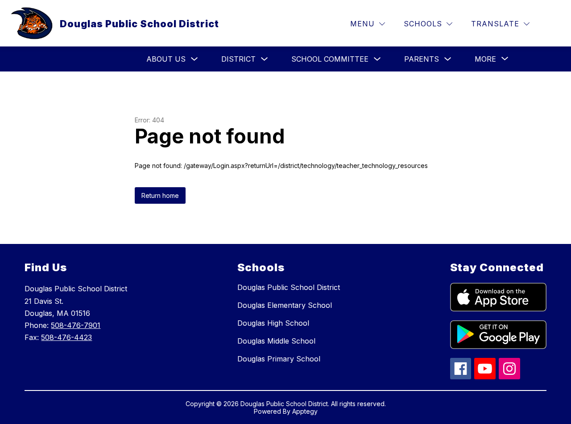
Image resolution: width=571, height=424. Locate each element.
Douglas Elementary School (284, 305)
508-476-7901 (75, 325)
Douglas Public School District (288, 287)
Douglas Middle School (276, 340)
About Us (166, 59)
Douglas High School (273, 323)
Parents (421, 59)
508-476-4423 (66, 337)
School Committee (329, 59)
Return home (160, 195)
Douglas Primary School (278, 358)
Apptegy (305, 411)
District (238, 59)
